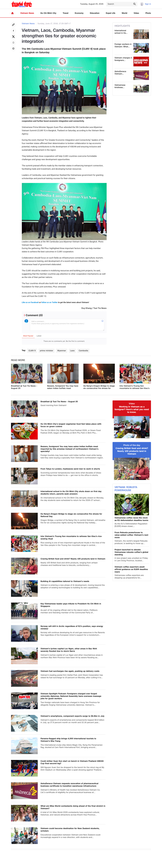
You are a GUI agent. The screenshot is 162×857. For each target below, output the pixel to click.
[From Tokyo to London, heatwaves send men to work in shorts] (24, 476)
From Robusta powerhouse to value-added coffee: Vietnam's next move (131, 535)
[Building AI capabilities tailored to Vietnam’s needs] (24, 588)
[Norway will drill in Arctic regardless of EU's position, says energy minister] (24, 633)
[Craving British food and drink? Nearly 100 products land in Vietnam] (24, 566)
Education (94, 13)
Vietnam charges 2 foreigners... (123, 59)
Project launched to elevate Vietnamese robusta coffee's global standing (131, 552)
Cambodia (83, 350)
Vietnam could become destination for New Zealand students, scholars (70, 829)
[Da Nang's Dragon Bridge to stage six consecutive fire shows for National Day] (99, 373)
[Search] (134, 3)
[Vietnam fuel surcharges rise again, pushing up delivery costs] (24, 678)
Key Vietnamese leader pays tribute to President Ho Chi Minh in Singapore (71, 605)
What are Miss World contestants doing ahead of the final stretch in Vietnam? (73, 807)
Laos (72, 350)
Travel (65, 13)
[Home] (12, 13)
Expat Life (110, 13)
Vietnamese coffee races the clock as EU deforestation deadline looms (131, 519)
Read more (18, 360)
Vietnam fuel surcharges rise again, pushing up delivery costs (70, 671)
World (124, 13)
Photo (148, 13)
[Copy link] (13, 24)
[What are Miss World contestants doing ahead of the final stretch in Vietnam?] (24, 813)
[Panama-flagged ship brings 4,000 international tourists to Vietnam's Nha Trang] (24, 745)
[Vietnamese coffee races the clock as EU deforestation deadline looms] (132, 504)
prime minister (46, 350)
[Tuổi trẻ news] (21, 4)
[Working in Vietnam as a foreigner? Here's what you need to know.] (132, 427)
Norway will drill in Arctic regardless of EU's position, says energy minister (72, 627)
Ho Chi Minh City (48, 13)
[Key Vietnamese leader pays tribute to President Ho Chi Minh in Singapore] (24, 611)
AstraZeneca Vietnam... (120, 72)
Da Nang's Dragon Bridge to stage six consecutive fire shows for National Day (99, 387)
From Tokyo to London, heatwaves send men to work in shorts (70, 469)
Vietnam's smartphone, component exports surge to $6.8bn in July (72, 716)
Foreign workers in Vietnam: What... (123, 45)
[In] (13, 48)
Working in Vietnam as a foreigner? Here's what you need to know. (132, 409)
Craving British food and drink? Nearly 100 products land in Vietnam (73, 559)
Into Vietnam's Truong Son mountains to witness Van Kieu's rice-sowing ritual (134, 387)
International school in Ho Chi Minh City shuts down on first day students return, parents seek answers (71, 492)
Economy (79, 13)
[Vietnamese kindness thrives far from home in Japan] (141, 89)
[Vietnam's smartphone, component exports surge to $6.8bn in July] (24, 723)
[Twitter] (13, 36)
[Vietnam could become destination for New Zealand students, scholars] (24, 835)
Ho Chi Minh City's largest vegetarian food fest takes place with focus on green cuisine (71, 425)
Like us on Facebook (30, 302)
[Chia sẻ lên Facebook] (13, 30)
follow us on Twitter (49, 302)
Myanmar (61, 350)
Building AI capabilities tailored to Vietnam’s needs (65, 581)
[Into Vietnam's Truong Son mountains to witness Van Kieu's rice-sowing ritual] (135, 373)
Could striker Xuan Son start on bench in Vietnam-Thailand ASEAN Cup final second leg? (72, 762)
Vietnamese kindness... (120, 86)
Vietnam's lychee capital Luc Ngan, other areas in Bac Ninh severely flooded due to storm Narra (69, 649)
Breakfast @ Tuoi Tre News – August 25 (24, 387)
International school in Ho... (121, 31)
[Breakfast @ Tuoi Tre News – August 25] (26, 373)
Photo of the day (131, 445)
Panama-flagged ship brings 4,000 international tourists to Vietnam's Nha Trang (68, 739)
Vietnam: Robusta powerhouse (126, 489)
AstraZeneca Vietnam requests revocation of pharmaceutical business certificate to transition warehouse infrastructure (69, 784)
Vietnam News (27, 13)
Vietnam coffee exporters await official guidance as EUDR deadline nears (131, 569)
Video (136, 13)
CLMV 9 (32, 350)
